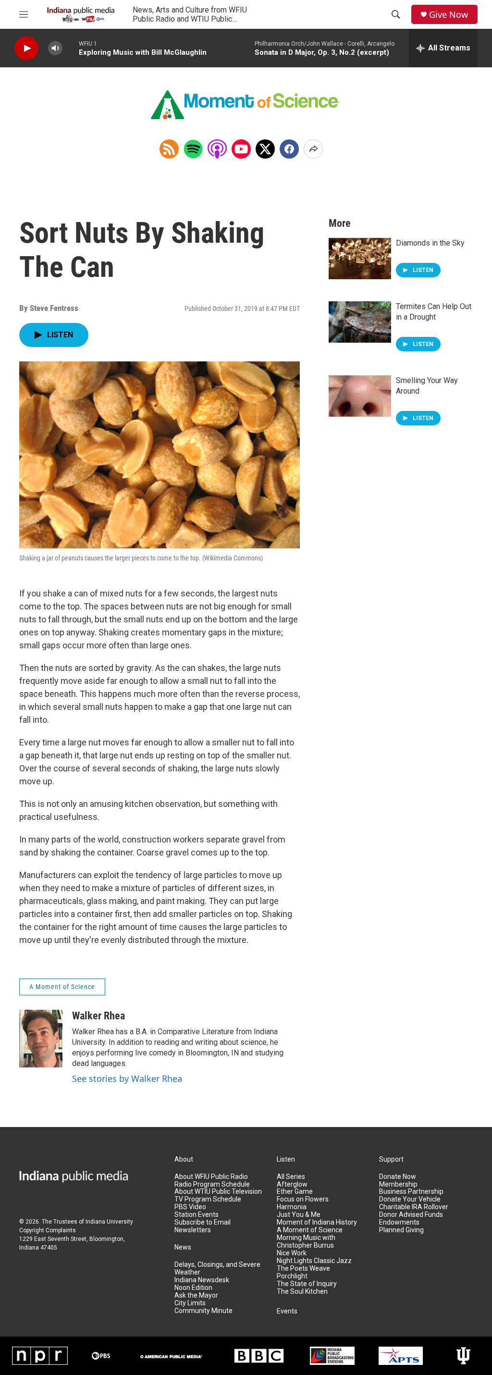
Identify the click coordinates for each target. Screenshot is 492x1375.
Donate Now (397, 1176)
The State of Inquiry (307, 1284)
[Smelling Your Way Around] (360, 396)
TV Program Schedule (207, 1199)
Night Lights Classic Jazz (314, 1260)
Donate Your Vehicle (410, 1199)
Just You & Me (298, 1214)
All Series (291, 1176)
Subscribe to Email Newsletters (202, 1226)
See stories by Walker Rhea (127, 1078)
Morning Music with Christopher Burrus (306, 1241)
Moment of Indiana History (317, 1222)
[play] (26, 48)
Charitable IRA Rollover (413, 1207)
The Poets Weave (303, 1268)
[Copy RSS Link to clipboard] (169, 149)
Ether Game (295, 1191)
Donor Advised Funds (411, 1214)
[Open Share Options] (313, 149)
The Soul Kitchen (302, 1291)
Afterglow (292, 1184)
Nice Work (292, 1253)
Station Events (196, 1214)
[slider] (70, 48)
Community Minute (203, 1310)
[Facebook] (289, 149)
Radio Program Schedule (212, 1184)
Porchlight (292, 1276)
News (182, 1247)
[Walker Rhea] (40, 1038)
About (183, 1159)
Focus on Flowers (303, 1199)
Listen (286, 1159)
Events (287, 1311)
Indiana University (109, 1221)
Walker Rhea (98, 1016)
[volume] (55, 48)
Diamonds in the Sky (430, 243)
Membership (398, 1184)
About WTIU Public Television (218, 1191)
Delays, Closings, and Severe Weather (217, 1268)
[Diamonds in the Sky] (360, 258)
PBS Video (190, 1207)
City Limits (190, 1303)
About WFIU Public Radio (211, 1176)
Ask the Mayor (196, 1295)
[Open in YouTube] (241, 149)
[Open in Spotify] (193, 149)
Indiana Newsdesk (201, 1280)
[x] (265, 149)
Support (391, 1159)
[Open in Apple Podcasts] (217, 149)
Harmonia (292, 1207)
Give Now (448, 15)
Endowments (399, 1222)
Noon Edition (193, 1287)
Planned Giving (401, 1230)
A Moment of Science (62, 987)
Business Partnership (411, 1191)
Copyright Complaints (47, 1230)
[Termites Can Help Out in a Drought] (360, 322)
